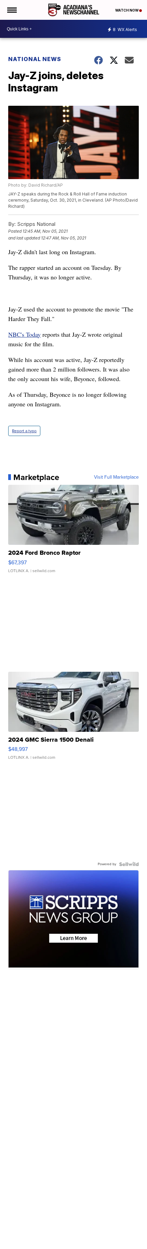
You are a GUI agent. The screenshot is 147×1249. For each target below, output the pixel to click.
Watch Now (127, 10)
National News (34, 59)
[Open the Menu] (11, 10)
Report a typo (24, 431)
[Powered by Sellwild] (129, 864)
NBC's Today (24, 334)
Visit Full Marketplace (116, 477)
